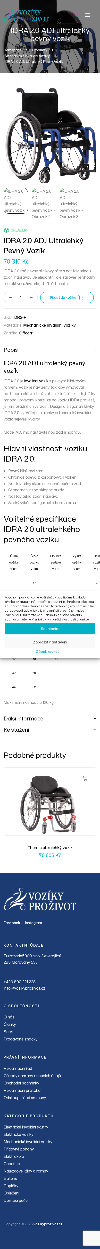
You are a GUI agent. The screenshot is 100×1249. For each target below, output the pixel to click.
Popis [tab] (11, 350)
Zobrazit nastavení (50, 642)
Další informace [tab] (23, 718)
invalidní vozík (36, 381)
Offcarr (26, 333)
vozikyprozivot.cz (48, 1224)
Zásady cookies (47, 652)
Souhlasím (50, 628)
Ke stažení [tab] (16, 729)
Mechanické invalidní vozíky (49, 325)
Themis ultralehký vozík (50, 847)
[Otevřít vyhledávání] (77, 15)
